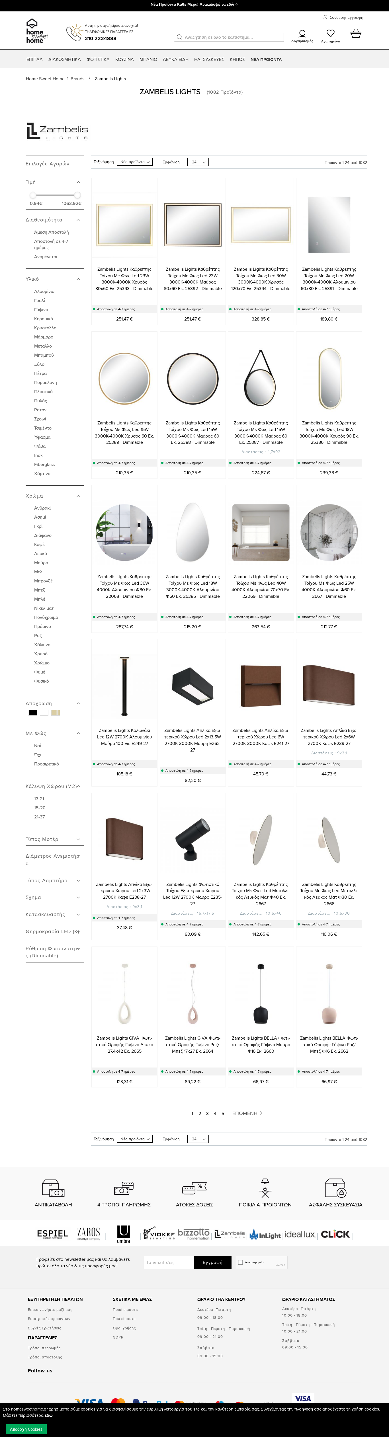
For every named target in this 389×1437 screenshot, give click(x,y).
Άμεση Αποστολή (51, 232)
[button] (180, 37)
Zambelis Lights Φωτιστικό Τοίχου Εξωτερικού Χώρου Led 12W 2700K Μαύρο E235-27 (192, 894)
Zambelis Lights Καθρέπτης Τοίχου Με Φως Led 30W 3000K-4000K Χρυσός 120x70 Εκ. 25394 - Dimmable (260, 279)
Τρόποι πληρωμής (44, 1347)
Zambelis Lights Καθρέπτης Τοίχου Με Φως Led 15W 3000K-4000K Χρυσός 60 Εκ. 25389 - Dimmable (124, 433)
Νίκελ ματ (44, 608)
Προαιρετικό (46, 764)
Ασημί (40, 517)
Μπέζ (39, 590)
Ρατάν (40, 410)
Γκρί (38, 526)
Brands (78, 78)
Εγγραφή (213, 1262)
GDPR (118, 1337)
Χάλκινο (42, 644)
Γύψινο (41, 309)
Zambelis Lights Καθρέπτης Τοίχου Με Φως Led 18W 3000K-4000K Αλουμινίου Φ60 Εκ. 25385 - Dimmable (193, 586)
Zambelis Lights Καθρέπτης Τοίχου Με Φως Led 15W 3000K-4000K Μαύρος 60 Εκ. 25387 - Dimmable (261, 433)
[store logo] (36, 27)
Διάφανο (43, 535)
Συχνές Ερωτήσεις (44, 1328)
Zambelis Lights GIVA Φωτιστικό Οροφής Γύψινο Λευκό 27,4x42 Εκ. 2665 (124, 1044)
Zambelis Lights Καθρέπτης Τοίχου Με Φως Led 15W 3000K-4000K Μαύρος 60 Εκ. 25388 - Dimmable (193, 433)
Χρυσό (41, 653)
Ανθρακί (42, 508)
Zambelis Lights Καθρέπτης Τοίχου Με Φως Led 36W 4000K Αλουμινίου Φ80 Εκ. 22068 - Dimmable (124, 586)
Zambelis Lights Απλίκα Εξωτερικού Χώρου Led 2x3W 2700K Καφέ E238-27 (124, 890)
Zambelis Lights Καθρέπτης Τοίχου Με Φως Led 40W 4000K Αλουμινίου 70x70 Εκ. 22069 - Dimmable (261, 586)
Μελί (39, 571)
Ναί (37, 745)
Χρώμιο (42, 663)
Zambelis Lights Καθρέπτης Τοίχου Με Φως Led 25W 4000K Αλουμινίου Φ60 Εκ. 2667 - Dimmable (329, 586)
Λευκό (40, 553)
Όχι (37, 755)
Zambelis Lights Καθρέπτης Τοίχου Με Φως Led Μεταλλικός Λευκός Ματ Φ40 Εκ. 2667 (261, 894)
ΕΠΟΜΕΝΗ (245, 1113)
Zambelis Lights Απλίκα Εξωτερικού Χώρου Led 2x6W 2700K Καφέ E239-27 (329, 736)
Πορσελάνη (45, 382)
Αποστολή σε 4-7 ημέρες (51, 244)
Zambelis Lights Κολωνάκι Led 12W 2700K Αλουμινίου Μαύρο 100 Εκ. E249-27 (124, 736)
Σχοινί (40, 419)
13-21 (39, 798)
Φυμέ (39, 672)
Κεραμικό (43, 318)
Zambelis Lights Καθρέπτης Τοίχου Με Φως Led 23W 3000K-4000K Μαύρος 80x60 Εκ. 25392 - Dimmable (193, 279)
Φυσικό (41, 681)
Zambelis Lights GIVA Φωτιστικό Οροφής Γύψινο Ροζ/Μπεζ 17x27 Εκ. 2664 (192, 1044)
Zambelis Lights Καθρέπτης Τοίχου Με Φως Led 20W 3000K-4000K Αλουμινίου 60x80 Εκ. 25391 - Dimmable (329, 279)
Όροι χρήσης (124, 1328)
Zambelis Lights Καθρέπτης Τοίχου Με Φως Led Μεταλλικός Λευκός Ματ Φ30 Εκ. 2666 (329, 894)
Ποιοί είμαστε (125, 1309)
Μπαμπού (44, 355)
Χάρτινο (42, 473)
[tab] (55, 179)
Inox (38, 455)
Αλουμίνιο (44, 291)
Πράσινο (42, 626)
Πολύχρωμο (46, 617)
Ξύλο (39, 364)
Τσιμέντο (43, 428)
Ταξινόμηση (104, 162)
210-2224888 (100, 38)
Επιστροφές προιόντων (49, 1318)
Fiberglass (44, 464)
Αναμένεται (45, 256)
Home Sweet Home (46, 78)
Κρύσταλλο (45, 328)
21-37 (39, 817)
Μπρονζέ (43, 581)
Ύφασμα (42, 437)
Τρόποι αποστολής (45, 1357)
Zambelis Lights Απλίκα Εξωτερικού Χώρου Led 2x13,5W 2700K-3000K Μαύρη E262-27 (192, 740)
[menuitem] (35, 59)
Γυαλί (39, 300)
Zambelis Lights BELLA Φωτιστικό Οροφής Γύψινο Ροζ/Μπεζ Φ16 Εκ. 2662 (329, 1044)
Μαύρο (41, 562)
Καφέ (39, 544)
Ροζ (38, 635)
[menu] (194, 59)
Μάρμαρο (43, 337)
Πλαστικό (43, 391)
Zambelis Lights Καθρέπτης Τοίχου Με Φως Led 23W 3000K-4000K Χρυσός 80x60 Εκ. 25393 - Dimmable (124, 279)
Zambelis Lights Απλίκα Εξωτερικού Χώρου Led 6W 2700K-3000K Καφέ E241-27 (260, 736)
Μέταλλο (43, 346)
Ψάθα (40, 446)
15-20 (40, 807)
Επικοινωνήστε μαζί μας (50, 1309)
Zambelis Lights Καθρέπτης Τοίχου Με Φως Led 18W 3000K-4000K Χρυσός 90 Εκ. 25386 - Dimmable (329, 433)
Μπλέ (39, 599)
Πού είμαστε (124, 1318)
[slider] (33, 195)
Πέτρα (40, 373)
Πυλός (40, 400)
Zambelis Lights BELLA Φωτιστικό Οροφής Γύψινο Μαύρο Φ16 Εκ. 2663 (261, 1044)
